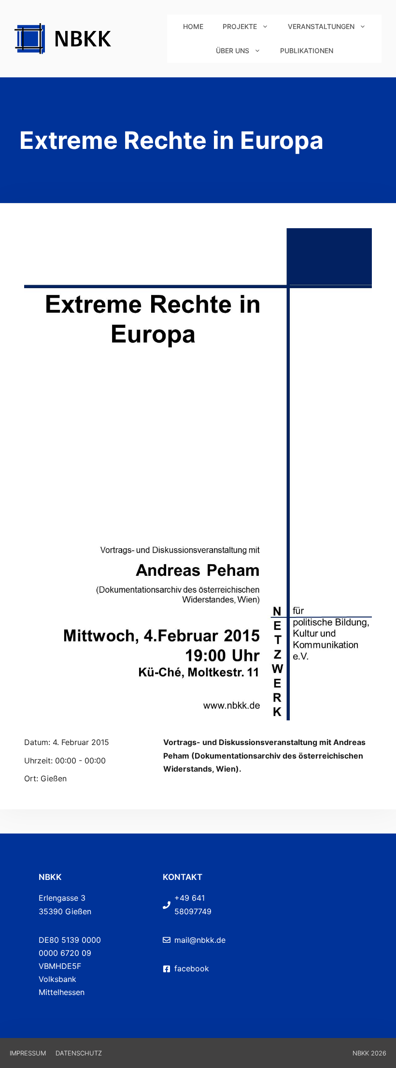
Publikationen (306, 50)
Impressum (28, 1053)
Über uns (232, 50)
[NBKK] (90, 38)
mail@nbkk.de (200, 940)
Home (193, 26)
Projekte (240, 26)
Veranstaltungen (321, 26)
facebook (191, 968)
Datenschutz (79, 1053)
